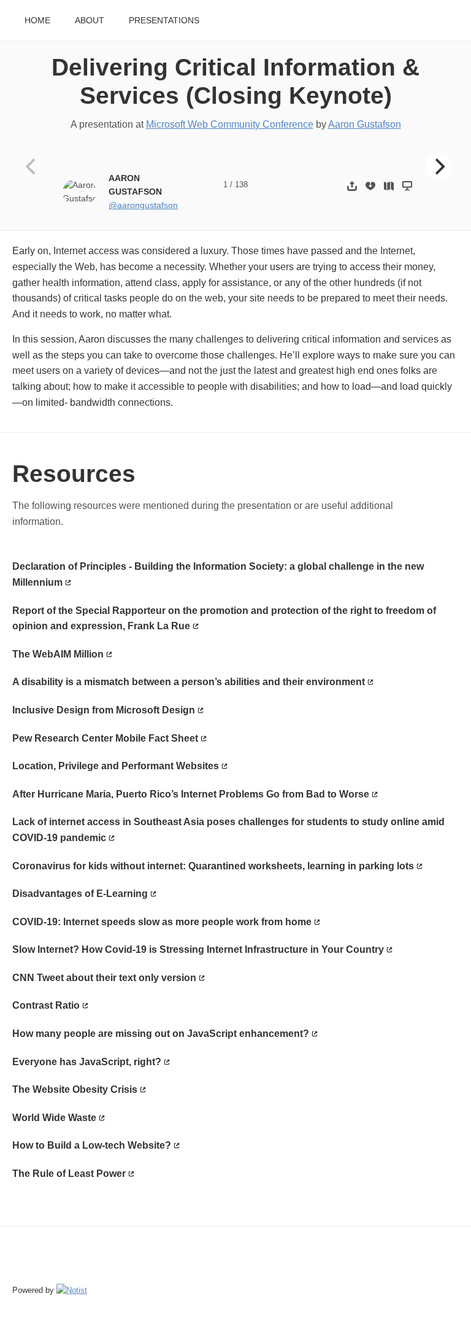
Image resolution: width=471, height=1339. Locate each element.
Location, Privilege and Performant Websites (115, 766)
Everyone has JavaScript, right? (86, 1062)
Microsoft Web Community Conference (229, 124)
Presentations (164, 20)
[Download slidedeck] (370, 186)
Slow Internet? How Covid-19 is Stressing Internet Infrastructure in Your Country (198, 949)
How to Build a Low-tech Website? (91, 1145)
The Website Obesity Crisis (74, 1089)
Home (37, 20)
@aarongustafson (143, 205)
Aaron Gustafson (364, 124)
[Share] (352, 186)
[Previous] (32, 166)
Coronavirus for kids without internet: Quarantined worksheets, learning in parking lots (213, 866)
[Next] (438, 166)
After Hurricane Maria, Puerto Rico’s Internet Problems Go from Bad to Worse (190, 794)
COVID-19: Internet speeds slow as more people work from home (162, 922)
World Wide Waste (54, 1117)
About (89, 20)
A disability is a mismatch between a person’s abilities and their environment (188, 682)
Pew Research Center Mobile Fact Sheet (105, 738)
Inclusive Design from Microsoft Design (103, 710)
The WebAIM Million (58, 654)
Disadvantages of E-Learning (80, 893)
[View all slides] (389, 186)
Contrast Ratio (46, 1005)
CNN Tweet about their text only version (104, 977)
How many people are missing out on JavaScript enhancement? (160, 1033)
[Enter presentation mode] (407, 186)
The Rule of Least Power (69, 1173)
